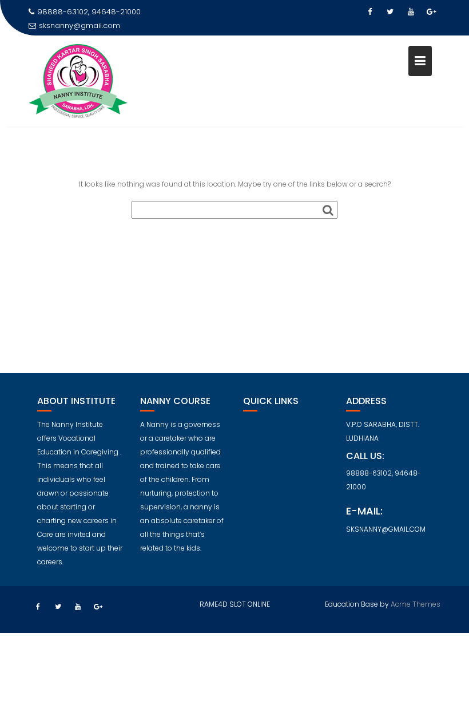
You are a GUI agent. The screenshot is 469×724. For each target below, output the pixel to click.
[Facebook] (369, 12)
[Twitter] (390, 12)
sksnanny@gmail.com (79, 25)
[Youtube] (411, 12)
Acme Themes (415, 604)
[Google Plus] (431, 12)
